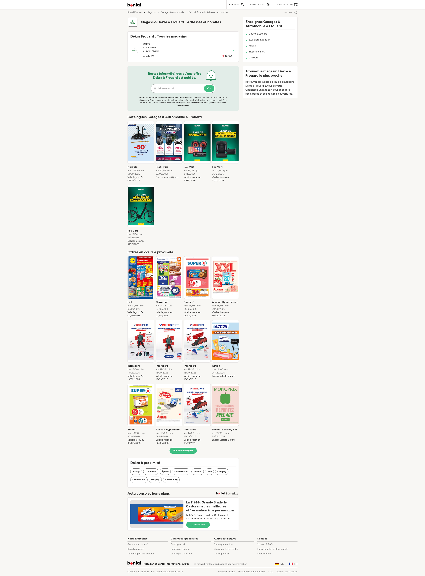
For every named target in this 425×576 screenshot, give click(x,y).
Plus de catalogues (183, 450)
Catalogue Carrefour (181, 553)
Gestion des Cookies (287, 571)
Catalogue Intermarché (226, 549)
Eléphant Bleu (257, 51)
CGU (270, 571)
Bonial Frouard (135, 12)
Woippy (155, 479)
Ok (209, 88)
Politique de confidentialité (251, 571)
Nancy (136, 471)
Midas (252, 45)
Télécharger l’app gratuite (141, 553)
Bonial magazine (136, 549)
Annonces (289, 12)
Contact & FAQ (265, 544)
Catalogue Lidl (178, 544)
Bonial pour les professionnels (272, 549)
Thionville (150, 471)
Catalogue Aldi (221, 553)
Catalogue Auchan (223, 544)
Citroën (253, 57)
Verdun (198, 471)
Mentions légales (226, 571)
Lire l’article (198, 524)
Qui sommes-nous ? (138, 544)
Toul (209, 471)
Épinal (165, 471)
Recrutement (264, 553)
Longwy (221, 471)
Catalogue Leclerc (180, 549)
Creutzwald (138, 479)
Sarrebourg (171, 479)
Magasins (152, 12)
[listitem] (141, 151)
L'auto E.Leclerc (258, 33)
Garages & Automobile (172, 12)
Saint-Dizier (181, 471)
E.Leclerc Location (259, 39)
